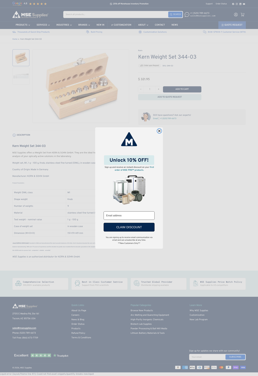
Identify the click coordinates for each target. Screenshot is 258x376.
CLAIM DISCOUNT (129, 227)
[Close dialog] (159, 131)
